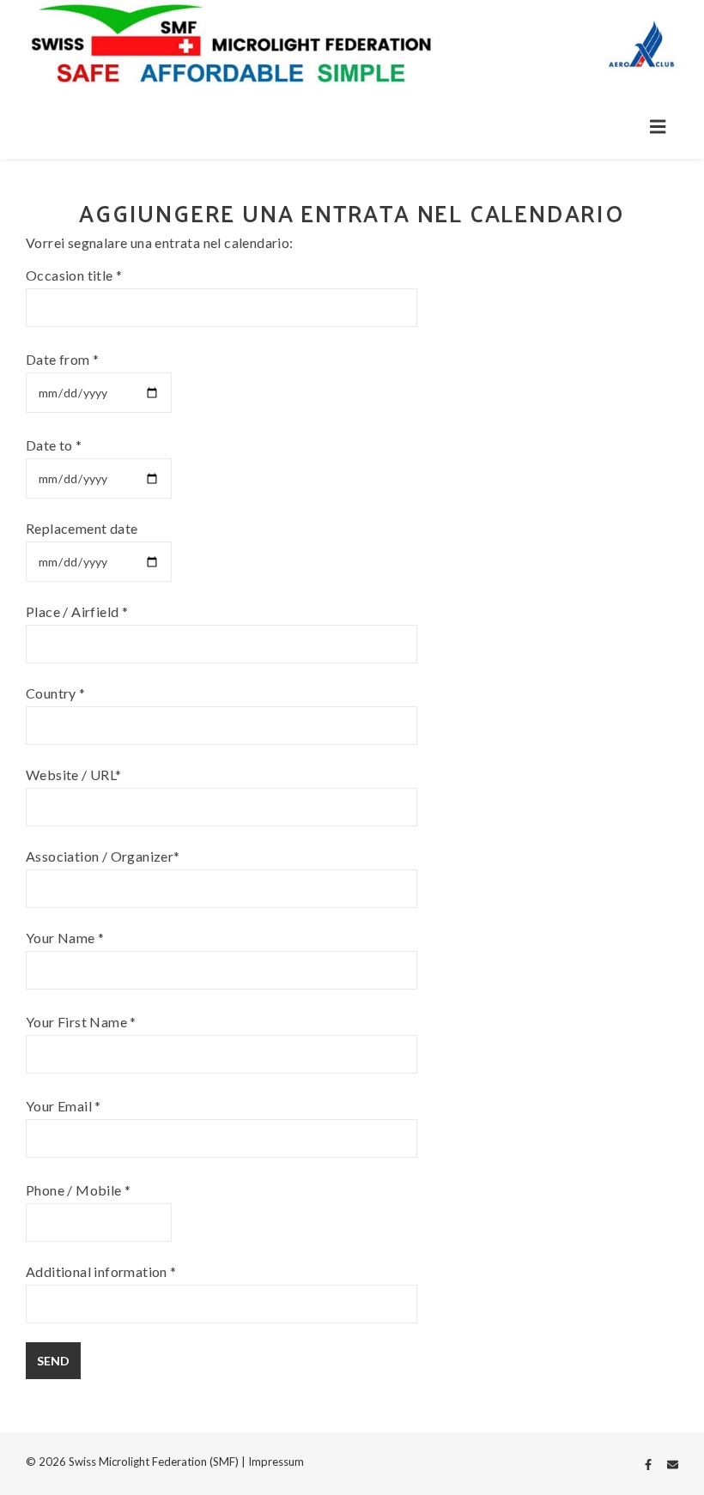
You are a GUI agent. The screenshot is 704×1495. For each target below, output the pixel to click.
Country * (56, 693)
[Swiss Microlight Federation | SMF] (352, 46)
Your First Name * (81, 1022)
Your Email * (63, 1106)
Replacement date (81, 528)
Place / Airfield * (77, 611)
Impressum (276, 1461)
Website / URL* (74, 774)
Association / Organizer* (103, 856)
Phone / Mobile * (78, 1190)
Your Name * (65, 937)
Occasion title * (74, 275)
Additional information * (101, 1271)
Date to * (54, 445)
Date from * (62, 359)
